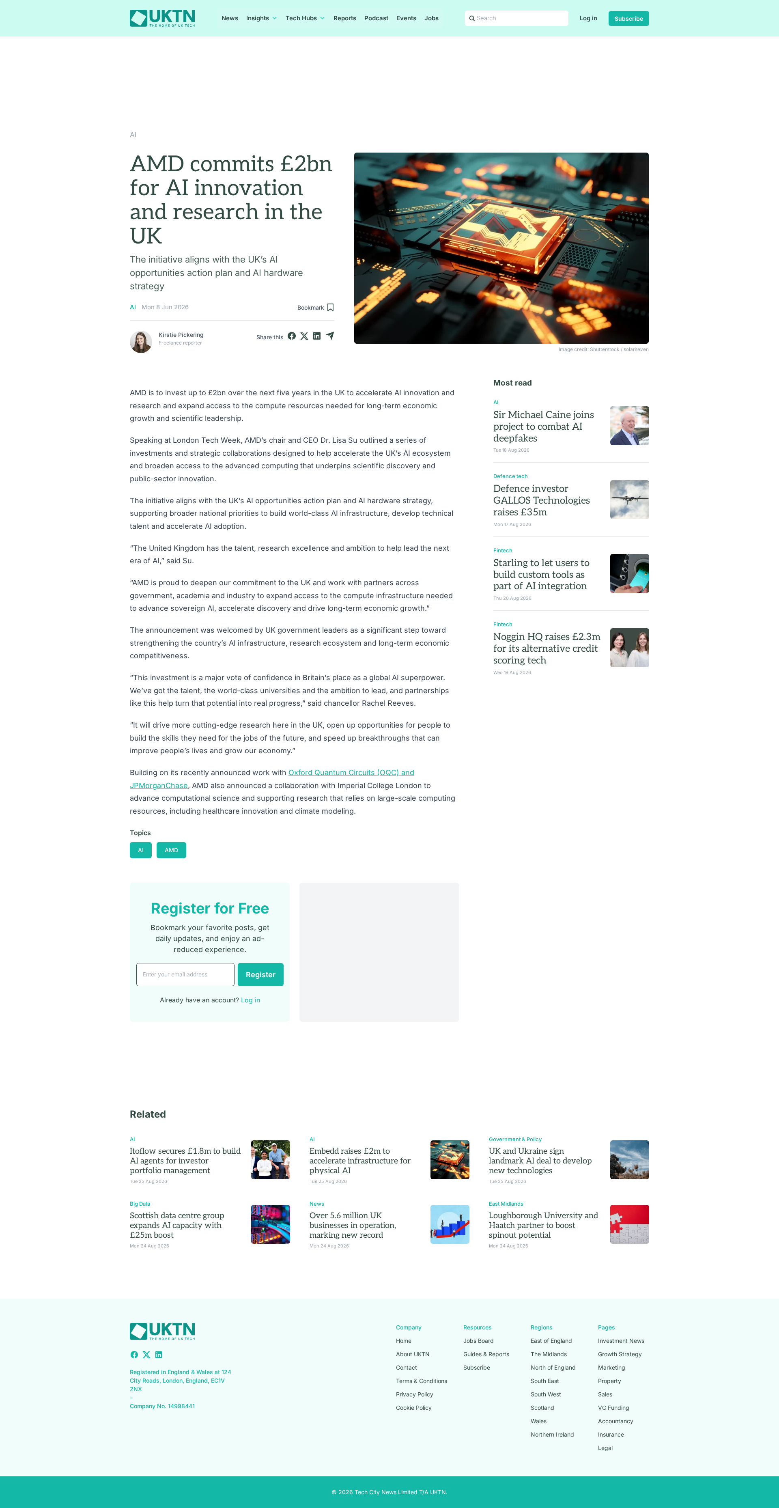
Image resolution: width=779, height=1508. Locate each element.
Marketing (611, 1367)
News (230, 18)
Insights (257, 18)
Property (609, 1380)
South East (545, 1380)
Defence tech (510, 476)
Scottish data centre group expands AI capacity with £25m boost (177, 1225)
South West (546, 1394)
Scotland (542, 1407)
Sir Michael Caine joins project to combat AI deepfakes (543, 426)
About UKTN (413, 1354)
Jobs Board (478, 1340)
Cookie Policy (414, 1407)
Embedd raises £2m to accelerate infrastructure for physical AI (360, 1161)
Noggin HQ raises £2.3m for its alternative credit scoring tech (546, 648)
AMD (171, 850)
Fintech (502, 550)
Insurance (611, 1434)
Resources (477, 1327)
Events (406, 18)
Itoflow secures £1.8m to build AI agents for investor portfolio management (185, 1161)
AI (133, 135)
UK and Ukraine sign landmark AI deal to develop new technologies (540, 1161)
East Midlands (506, 1203)
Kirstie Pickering (181, 334)
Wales (539, 1421)
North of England (553, 1367)
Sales (605, 1394)
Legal (605, 1447)
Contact (406, 1367)
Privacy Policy (414, 1394)
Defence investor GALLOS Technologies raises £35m (541, 500)
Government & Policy (515, 1139)
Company (409, 1327)
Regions (542, 1327)
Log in (588, 18)
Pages (606, 1327)
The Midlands (549, 1354)
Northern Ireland (552, 1434)
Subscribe (629, 18)
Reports (345, 18)
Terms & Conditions (421, 1380)
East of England (551, 1340)
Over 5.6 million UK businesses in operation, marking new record (353, 1225)
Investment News (621, 1340)
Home (403, 1340)
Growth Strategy (620, 1354)
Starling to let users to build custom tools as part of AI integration (541, 574)
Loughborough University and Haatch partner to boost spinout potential (543, 1225)
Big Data (140, 1203)
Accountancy (615, 1421)
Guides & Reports (486, 1354)
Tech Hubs (301, 18)
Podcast (376, 18)
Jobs (431, 18)
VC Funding (613, 1407)
